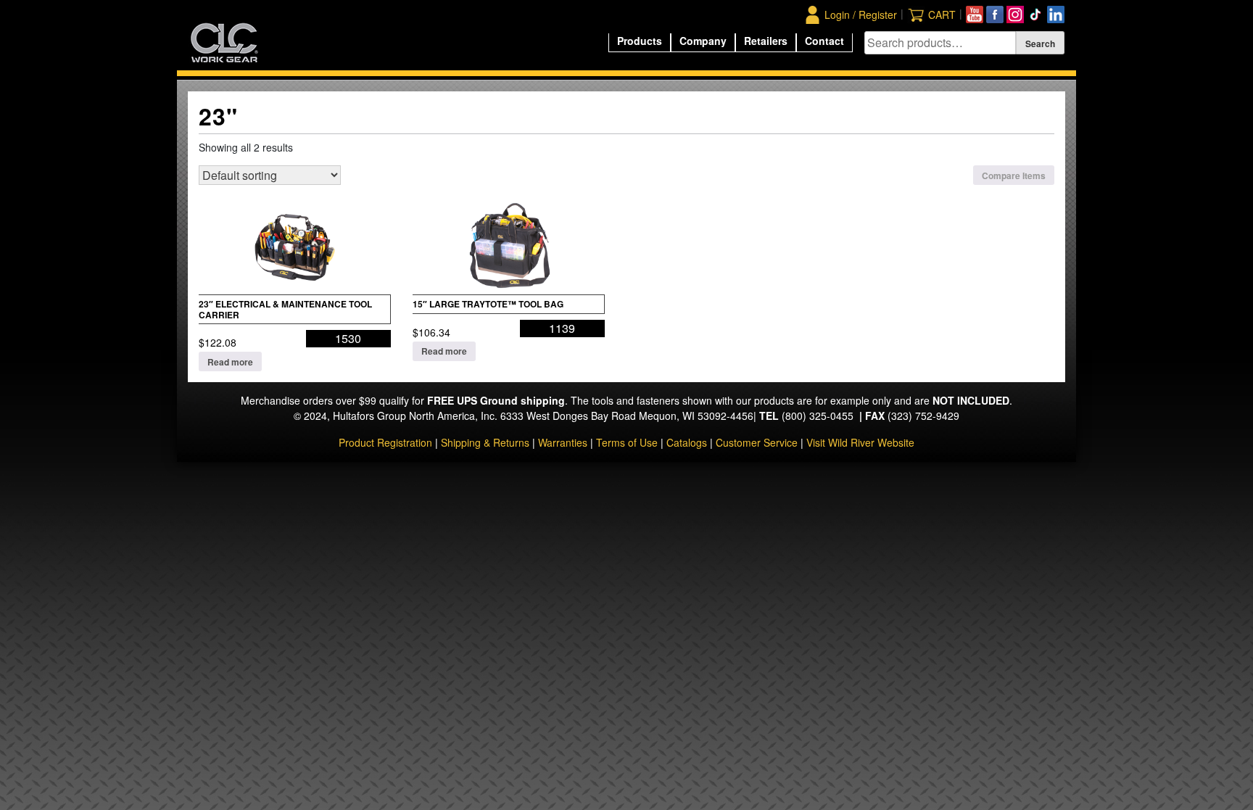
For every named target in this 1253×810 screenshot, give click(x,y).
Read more (230, 361)
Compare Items (1014, 175)
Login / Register (860, 14)
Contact (824, 40)
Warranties (562, 442)
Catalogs (686, 442)
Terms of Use (627, 442)
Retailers (765, 40)
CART (942, 14)
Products (639, 40)
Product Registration (385, 442)
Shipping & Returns (485, 442)
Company (703, 40)
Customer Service (757, 442)
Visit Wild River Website (860, 442)
